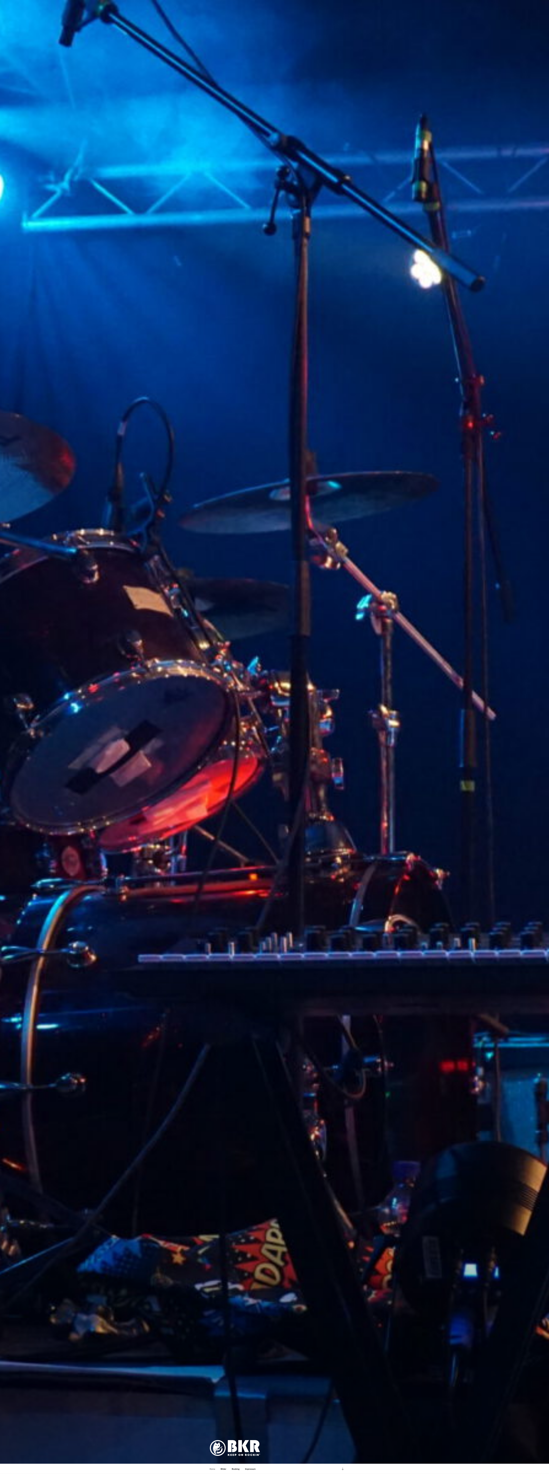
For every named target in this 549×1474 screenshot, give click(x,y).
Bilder (223, 1469)
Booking (236, 1469)
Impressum (250, 1469)
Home (212, 1469)
